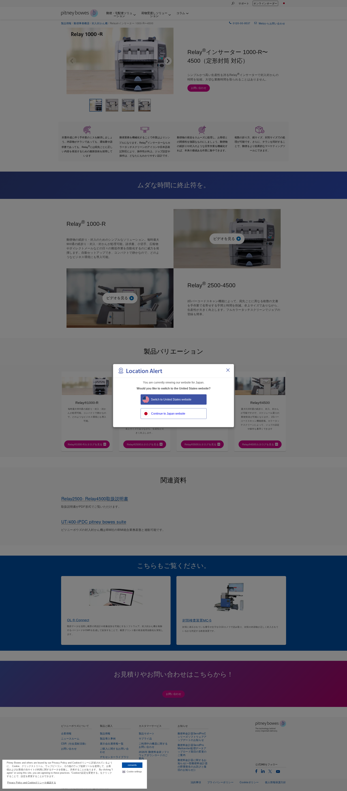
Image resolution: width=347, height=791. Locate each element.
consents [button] (132, 765)
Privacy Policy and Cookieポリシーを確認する (31, 782)
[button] (132, 772)
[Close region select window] (228, 370)
